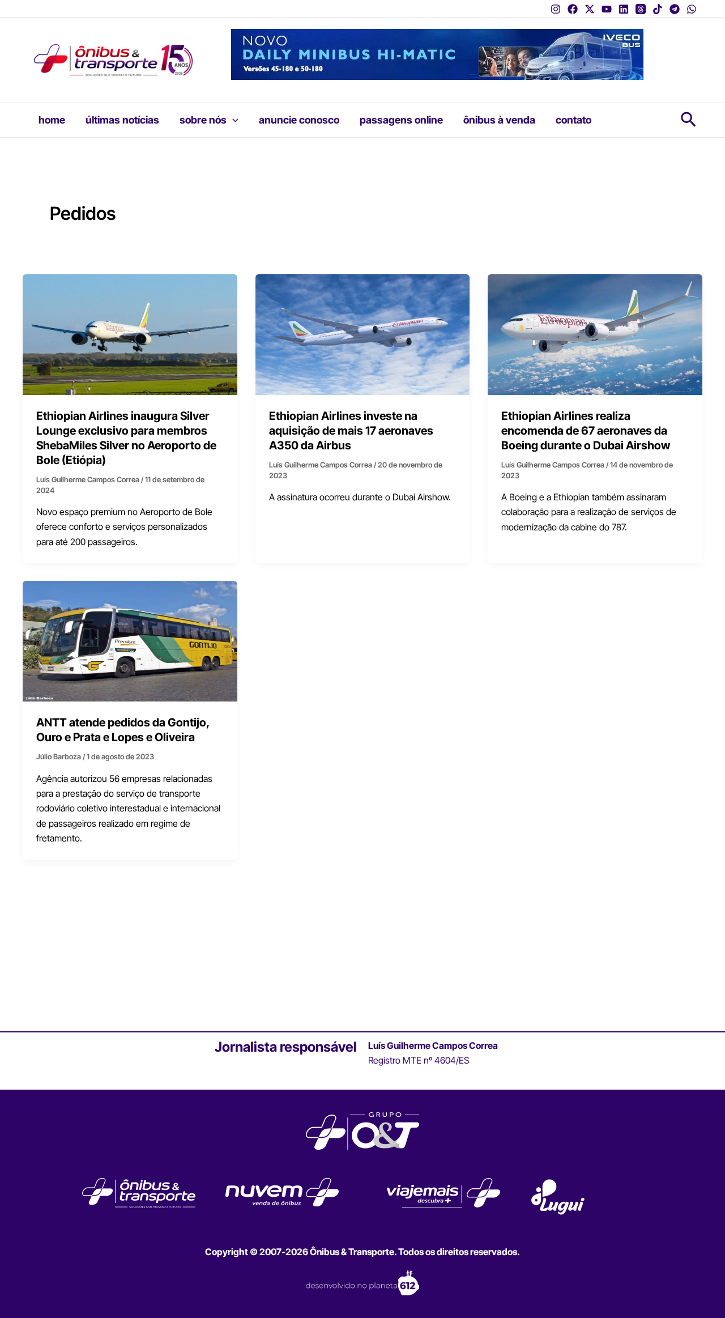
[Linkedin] (624, 9)
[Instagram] (556, 9)
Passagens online (401, 120)
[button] (232, 120)
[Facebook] (573, 9)
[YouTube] (607, 9)
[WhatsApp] (691, 9)
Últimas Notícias (122, 120)
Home (52, 120)
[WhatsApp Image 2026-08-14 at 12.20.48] (437, 53)
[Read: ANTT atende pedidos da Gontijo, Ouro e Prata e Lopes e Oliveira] (130, 640)
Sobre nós (203, 120)
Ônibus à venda (499, 120)
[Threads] (641, 9)
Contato (573, 120)
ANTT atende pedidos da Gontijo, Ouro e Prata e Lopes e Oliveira (123, 730)
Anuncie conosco (299, 120)
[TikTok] (657, 9)
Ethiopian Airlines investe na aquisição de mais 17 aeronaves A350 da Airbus (351, 430)
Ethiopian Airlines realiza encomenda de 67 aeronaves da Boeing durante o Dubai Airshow (585, 430)
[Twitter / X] (590, 9)
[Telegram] (674, 9)
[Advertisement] (362, 945)
